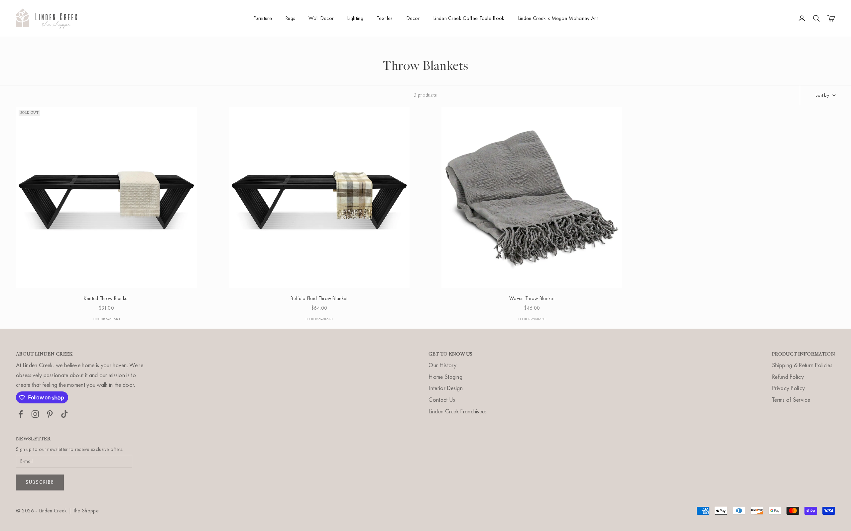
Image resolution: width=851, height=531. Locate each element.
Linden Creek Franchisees (457, 411)
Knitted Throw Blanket (106, 298)
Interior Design (445, 388)
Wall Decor (321, 18)
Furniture (262, 18)
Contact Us (441, 399)
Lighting (355, 18)
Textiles (385, 18)
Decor (413, 18)
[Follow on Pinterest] (50, 414)
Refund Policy (788, 376)
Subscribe (40, 482)
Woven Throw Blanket (531, 298)
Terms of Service (791, 399)
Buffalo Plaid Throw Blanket (319, 298)
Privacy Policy (788, 388)
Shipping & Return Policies (802, 365)
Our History (442, 365)
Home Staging (445, 376)
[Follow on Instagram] (35, 414)
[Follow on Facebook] (20, 414)
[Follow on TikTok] (64, 414)
